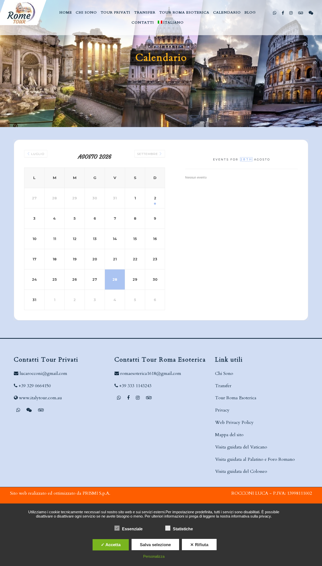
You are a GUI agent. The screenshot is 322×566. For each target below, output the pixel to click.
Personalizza (154, 556)
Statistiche (183, 529)
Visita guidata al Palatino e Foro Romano (255, 459)
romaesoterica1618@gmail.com (150, 373)
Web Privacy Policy (234, 422)
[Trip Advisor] (301, 13)
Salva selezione (155, 544)
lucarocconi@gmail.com (43, 373)
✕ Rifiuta (199, 544)
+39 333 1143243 (135, 386)
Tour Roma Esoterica (235, 398)
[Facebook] (283, 13)
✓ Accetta (110, 544)
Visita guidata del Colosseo (241, 471)
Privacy (222, 410)
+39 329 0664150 (35, 386)
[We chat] (311, 13)
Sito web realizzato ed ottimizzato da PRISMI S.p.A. (60, 493)
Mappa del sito (229, 435)
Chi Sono (224, 373)
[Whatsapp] (275, 13)
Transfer (223, 386)
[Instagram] (291, 13)
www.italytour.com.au (40, 398)
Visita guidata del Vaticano (241, 447)
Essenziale (132, 529)
